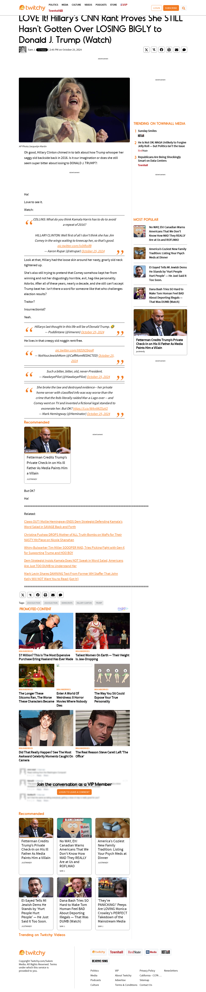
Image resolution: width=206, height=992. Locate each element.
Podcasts (101, 5)
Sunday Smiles (147, 131)
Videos (88, 5)
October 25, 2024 (93, 251)
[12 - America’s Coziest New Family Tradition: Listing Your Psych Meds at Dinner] (140, 253)
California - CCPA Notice (151, 975)
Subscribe (171, 7)
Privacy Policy (147, 970)
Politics (53, 5)
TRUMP (99, 602)
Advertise (120, 980)
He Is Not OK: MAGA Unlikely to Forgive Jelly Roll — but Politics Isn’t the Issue (162, 144)
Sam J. (32, 49)
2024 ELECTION (50, 602)
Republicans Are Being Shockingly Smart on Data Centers (159, 159)
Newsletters (171, 970)
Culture (76, 5)
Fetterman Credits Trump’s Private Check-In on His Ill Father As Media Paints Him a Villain (35, 850)
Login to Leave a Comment (74, 792)
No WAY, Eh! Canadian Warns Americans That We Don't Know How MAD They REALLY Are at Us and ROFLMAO (74, 854)
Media (65, 5)
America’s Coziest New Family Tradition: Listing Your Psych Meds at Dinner (112, 850)
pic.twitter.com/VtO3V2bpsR (74, 350)
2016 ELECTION (33, 602)
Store (113, 5)
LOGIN (156, 7)
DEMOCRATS (67, 602)
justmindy (32, 479)
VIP (117, 970)
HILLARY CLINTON (84, 602)
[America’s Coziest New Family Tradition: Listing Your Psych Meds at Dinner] (112, 828)
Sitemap (144, 980)
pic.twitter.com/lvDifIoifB (74, 246)
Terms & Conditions (126, 985)
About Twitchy (123, 975)
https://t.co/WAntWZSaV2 (90, 409)
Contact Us (146, 985)
